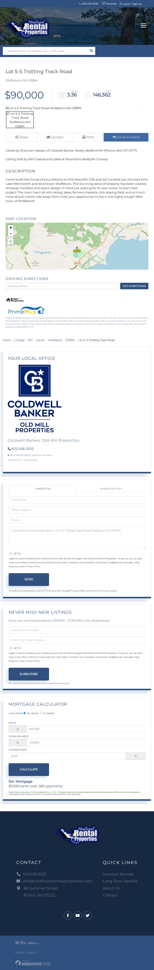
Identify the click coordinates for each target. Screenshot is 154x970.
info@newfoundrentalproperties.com (57, 881)
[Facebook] (68, 915)
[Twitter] (87, 915)
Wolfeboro (55, 340)
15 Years (48, 713)
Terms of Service (100, 591)
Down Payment (19, 736)
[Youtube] (78, 915)
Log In (126, 3)
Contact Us (14, 460)
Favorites (111, 3)
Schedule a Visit (111, 488)
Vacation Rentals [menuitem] (118, 874)
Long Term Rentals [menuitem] (120, 881)
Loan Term (16, 713)
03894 (70, 340)
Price (12, 722)
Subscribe (29, 674)
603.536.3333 (89, 3)
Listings (19, 340)
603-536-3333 (22, 449)
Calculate (29, 769)
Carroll (40, 340)
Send (28, 579)
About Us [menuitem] (111, 888)
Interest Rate (18, 749)
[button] (91, 51)
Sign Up (137, 3)
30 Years (32, 713)
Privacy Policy (33, 566)
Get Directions (134, 285)
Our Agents (30, 460)
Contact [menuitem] (110, 895)
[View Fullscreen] (11, 241)
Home (7, 340)
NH (30, 340)
